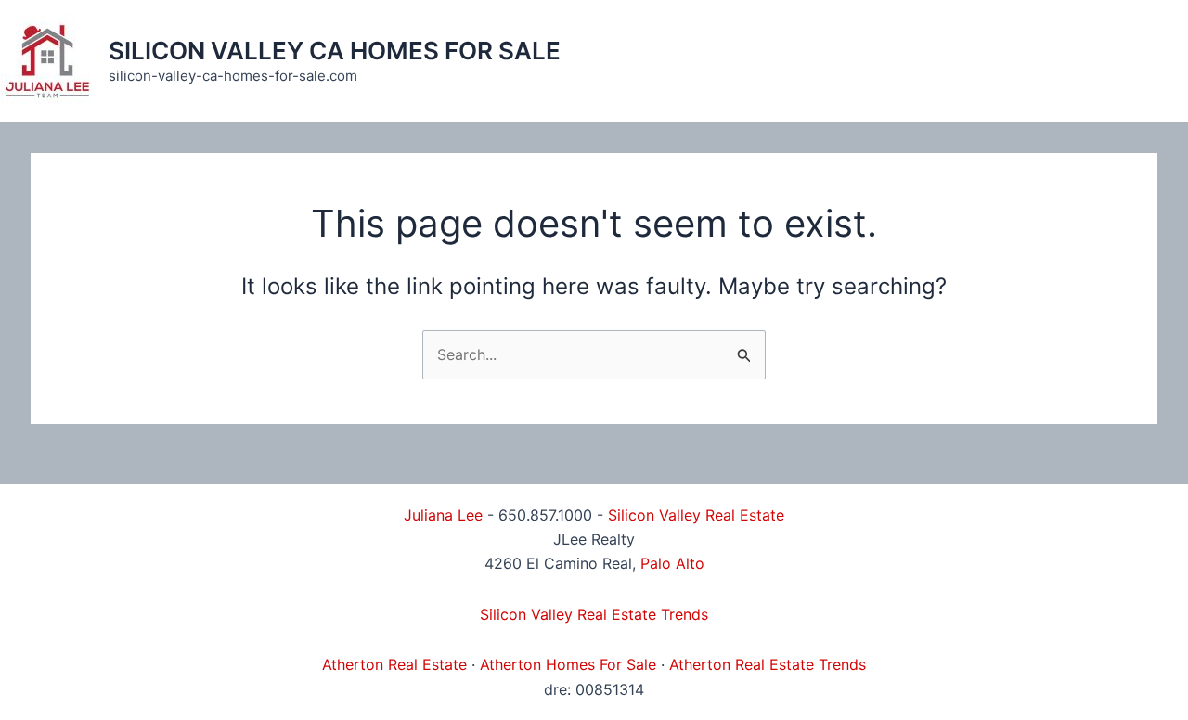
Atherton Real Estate (394, 664)
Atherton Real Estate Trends (767, 664)
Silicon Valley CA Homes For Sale (335, 50)
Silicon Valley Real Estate (696, 515)
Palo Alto (672, 563)
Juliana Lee (443, 515)
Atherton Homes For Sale (568, 664)
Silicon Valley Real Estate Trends (594, 614)
